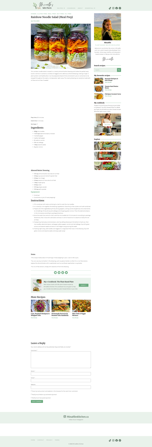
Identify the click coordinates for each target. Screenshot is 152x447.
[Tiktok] (110, 8)
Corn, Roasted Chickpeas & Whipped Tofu (40, 314)
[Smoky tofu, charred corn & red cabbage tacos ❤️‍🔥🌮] (9, 429)
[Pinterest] (120, 8)
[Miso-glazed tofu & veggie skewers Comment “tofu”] (142, 429)
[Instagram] (113, 8)
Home (33, 440)
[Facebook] (116, 8)
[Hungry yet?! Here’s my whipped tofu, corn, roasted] (28, 429)
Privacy (49, 440)
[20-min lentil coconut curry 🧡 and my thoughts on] (104, 429)
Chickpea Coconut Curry (113, 94)
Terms (57, 440)
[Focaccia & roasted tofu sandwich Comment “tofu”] (123, 429)
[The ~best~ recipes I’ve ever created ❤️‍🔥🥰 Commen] (66, 429)
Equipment (35, 192)
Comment (34, 350)
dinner (107, 145)
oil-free (107, 165)
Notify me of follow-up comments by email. (44, 394)
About (80, 8)
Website (33, 384)
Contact (40, 440)
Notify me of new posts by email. (41, 398)
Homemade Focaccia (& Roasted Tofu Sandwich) (60, 314)
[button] (55, 272)
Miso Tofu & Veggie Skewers (79, 314)
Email (33, 377)
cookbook (71, 8)
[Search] (119, 70)
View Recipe (34, 317)
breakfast (107, 155)
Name (33, 371)
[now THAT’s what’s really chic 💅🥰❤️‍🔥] (85, 429)
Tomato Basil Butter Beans (111, 87)
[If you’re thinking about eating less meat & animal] (47, 429)
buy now (107, 124)
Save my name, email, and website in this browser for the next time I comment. (55, 391)
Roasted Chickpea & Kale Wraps (111, 79)
